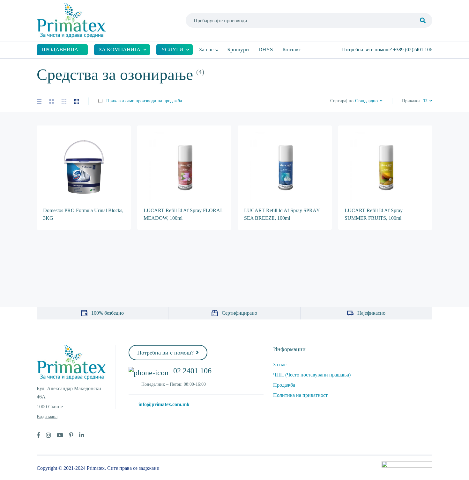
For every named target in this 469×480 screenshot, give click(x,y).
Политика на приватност (300, 395)
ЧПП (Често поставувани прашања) (312, 374)
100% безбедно (107, 313)
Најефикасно (371, 313)
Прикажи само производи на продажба (143, 100)
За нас (280, 364)
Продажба (284, 385)
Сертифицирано (239, 313)
